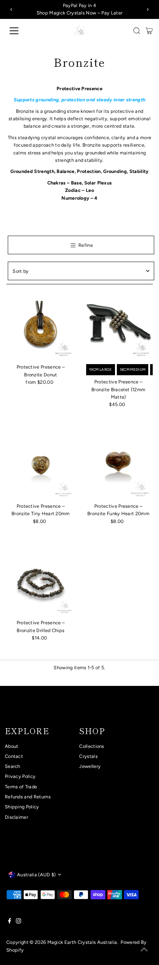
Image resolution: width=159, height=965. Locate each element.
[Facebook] (9, 922)
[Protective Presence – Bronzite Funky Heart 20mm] (118, 465)
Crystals (88, 756)
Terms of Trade (21, 786)
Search (12, 766)
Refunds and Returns (28, 796)
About (11, 746)
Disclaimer (16, 817)
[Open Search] (136, 30)
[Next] (147, 9)
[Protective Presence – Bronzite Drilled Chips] (40, 581)
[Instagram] (18, 922)
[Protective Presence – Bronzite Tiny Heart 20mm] (40, 465)
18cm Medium (133, 369)
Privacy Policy (20, 776)
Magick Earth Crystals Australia (82, 942)
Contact (14, 756)
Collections (91, 746)
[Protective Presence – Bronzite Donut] (40, 326)
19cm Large (100, 369)
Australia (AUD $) (36, 874)
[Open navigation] (22, 31)
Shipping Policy (22, 806)
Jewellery (90, 766)
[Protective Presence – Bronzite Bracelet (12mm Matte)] (118, 326)
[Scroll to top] (144, 950)
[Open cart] (149, 31)
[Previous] (11, 9)
